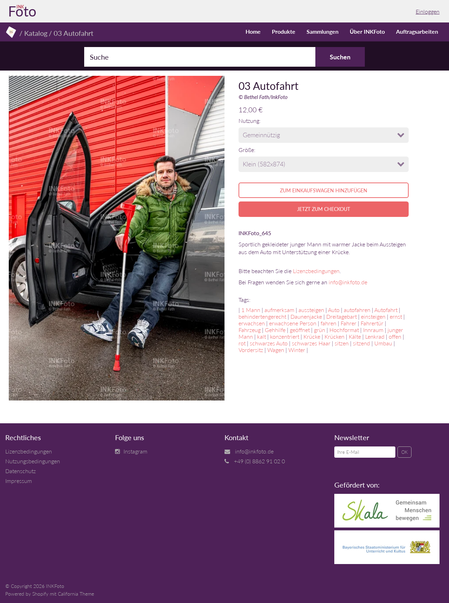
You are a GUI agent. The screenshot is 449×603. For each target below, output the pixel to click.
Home (253, 31)
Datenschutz (20, 471)
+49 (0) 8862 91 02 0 (259, 461)
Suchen (340, 57)
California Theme (76, 594)
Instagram (135, 451)
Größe (246, 149)
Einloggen (428, 11)
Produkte (283, 31)
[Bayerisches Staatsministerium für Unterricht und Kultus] (387, 561)
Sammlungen (323, 31)
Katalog (35, 33)
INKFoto (55, 586)
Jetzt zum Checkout (323, 209)
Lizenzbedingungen (316, 270)
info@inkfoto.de (348, 282)
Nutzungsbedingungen (32, 461)
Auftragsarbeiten (417, 31)
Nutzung (249, 120)
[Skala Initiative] (387, 525)
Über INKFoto (367, 31)
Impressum (18, 480)
